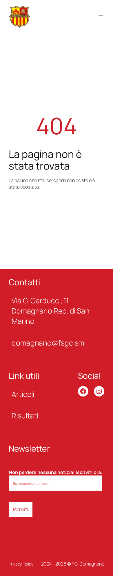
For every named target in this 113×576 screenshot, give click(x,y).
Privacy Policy (21, 564)
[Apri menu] (100, 16)
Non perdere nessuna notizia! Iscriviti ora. (55, 472)
